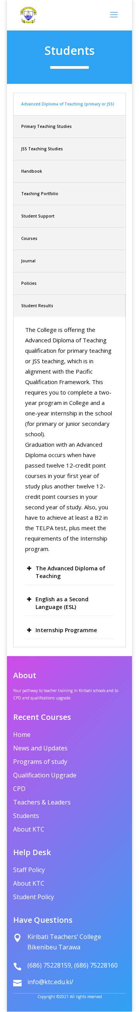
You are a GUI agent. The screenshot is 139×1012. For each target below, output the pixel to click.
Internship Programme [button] (66, 630)
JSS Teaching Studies (42, 148)
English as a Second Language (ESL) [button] (62, 603)
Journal (28, 261)
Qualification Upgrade (44, 775)
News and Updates (40, 748)
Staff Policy (29, 870)
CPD (19, 789)
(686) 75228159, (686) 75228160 (72, 965)
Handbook (31, 171)
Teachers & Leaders (42, 802)
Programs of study (40, 762)
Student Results (37, 305)
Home (22, 735)
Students (26, 816)
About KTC (28, 830)
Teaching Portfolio (39, 193)
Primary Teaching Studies (46, 126)
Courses (29, 238)
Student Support (37, 216)
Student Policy (33, 897)
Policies (29, 283)
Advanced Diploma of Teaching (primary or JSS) (67, 104)
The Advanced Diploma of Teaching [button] (70, 572)
